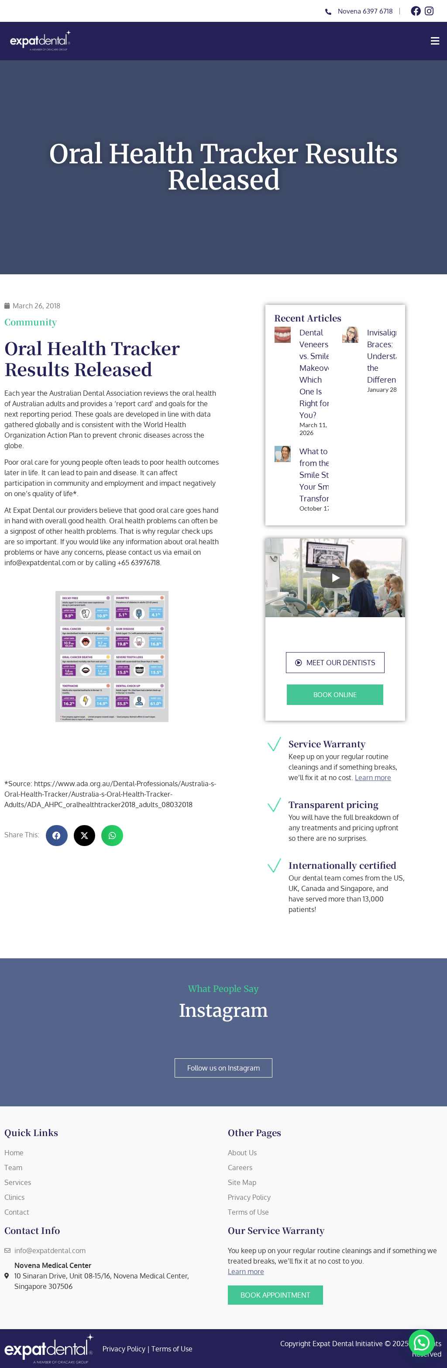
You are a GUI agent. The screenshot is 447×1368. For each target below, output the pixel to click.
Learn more (373, 777)
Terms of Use (172, 1348)
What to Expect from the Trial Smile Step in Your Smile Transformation (326, 474)
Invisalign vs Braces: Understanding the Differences (393, 356)
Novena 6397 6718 (365, 11)
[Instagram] (429, 11)
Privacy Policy (124, 1348)
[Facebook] (416, 11)
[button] (267, 41)
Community (30, 321)
